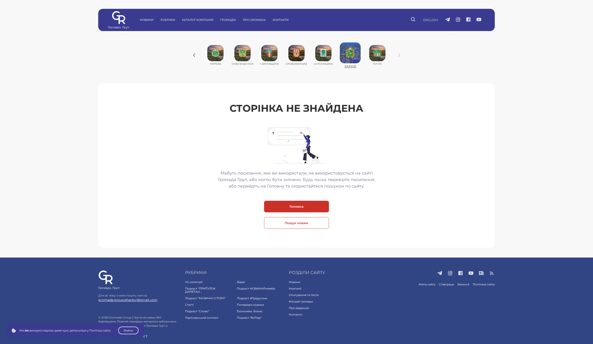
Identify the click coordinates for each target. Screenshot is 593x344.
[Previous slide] (194, 55)
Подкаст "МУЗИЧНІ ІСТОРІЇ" (205, 298)
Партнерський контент (201, 317)
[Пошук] (413, 19)
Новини (147, 20)
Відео (241, 282)
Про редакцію (299, 308)
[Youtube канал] (479, 19)
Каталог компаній (197, 20)
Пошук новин (296, 223)
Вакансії (463, 284)
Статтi (189, 304)
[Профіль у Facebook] (468, 19)
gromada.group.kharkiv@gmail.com (127, 300)
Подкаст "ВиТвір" (249, 317)
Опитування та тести (304, 295)
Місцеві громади (301, 301)
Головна (296, 206)
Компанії (295, 288)
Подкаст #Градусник (252, 298)
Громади (228, 20)
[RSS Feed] (492, 273)
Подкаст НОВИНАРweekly (256, 288)
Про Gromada (254, 20)
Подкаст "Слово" (197, 311)
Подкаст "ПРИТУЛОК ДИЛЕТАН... (200, 290)
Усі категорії (193, 282)
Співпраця (446, 284)
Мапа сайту (427, 284)
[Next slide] (399, 55)
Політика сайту (484, 284)
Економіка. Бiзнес (250, 311)
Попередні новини (250, 304)
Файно (128, 330)
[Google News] (481, 273)
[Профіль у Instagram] (458, 19)
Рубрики (168, 20)
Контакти (281, 20)
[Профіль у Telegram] (448, 19)
